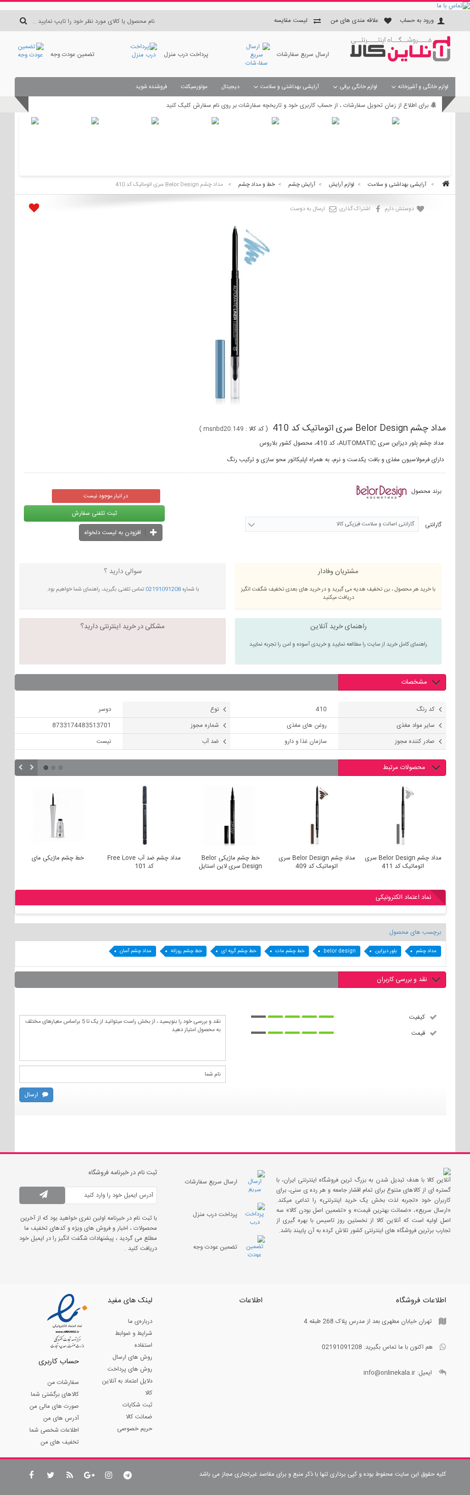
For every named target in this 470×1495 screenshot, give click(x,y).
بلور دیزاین (386, 951)
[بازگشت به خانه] (444, 184)
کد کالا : (255, 429)
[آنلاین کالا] (400, 60)
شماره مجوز (204, 725)
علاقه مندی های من (354, 21)
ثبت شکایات (137, 1405)
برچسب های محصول (415, 932)
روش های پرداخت (129, 1369)
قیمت (418, 1033)
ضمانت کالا (139, 1417)
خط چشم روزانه (186, 951)
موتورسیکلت (194, 86)
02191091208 (163, 589)
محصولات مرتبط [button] (405, 767)
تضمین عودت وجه (72, 55)
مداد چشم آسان (135, 951)
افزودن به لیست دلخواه (113, 533)
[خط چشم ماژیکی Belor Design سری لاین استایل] (230, 817)
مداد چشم (426, 951)
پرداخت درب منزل (186, 55)
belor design (340, 951)
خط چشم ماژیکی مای (58, 858)
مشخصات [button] (414, 682)
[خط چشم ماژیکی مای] (57, 817)
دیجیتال (230, 86)
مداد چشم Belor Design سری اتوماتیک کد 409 (317, 862)
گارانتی (432, 525)
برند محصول (426, 491)
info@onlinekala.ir (389, 1373)
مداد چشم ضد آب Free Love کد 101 (144, 862)
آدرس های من (61, 1418)
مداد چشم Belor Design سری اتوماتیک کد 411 (403, 862)
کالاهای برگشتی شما (55, 1394)
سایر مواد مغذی (416, 725)
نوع (214, 709)
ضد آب (210, 741)
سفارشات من (63, 1383)
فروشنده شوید (151, 86)
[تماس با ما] (235, 6)
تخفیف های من (59, 1442)
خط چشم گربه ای (238, 951)
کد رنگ (425, 709)
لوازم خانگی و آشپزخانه (423, 86)
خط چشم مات (289, 951)
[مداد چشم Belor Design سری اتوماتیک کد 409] (316, 817)
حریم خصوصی (134, 1429)
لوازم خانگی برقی (358, 86)
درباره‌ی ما (140, 1321)
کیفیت (417, 1016)
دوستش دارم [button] (400, 208)
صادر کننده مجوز (415, 741)
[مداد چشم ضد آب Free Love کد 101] (144, 817)
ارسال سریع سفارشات (303, 55)
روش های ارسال (132, 1357)
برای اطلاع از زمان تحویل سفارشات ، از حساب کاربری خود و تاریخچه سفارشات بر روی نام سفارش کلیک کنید (297, 105)
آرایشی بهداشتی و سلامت (289, 86)
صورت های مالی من (54, 1406)
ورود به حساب (417, 21)
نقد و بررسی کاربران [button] (402, 979)
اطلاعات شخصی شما (54, 1430)
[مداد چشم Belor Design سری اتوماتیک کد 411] (403, 817)
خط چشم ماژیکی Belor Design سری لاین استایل (230, 862)
